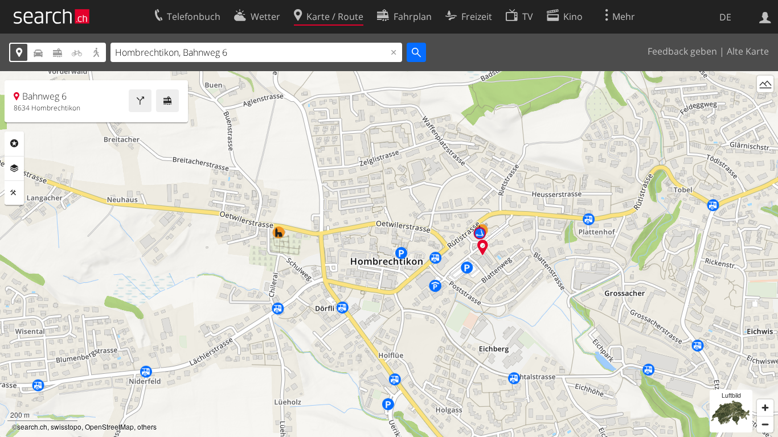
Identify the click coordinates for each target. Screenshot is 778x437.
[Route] (140, 100)
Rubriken (14, 143)
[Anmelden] (765, 16)
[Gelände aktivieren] (765, 84)
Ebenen (14, 168)
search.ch (32, 426)
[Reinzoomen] (765, 407)
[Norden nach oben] (765, 105)
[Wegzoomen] (765, 424)
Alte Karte (748, 51)
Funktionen (14, 193)
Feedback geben (682, 51)
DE (725, 17)
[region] (389, 254)
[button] (482, 247)
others (147, 426)
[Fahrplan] (167, 100)
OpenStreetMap (109, 426)
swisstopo (66, 426)
